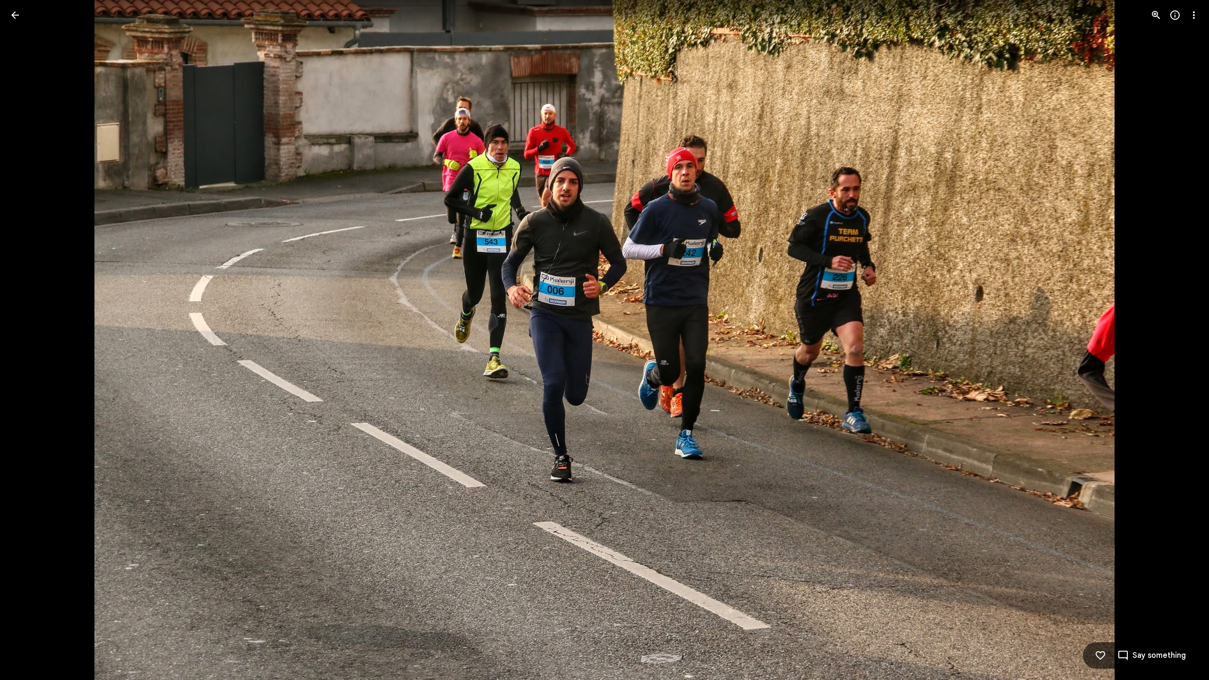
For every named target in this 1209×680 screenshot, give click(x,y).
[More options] (1193, 15)
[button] (26, 340)
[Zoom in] (1156, 15)
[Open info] (1175, 15)
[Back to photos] (15, 15)
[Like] (1100, 655)
